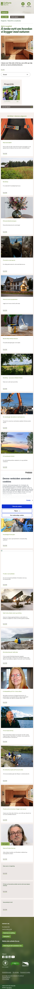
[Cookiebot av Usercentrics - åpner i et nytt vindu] (25, 473)
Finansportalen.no (6, 977)
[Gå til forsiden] (6, 3)
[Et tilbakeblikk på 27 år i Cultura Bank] (17, 678)
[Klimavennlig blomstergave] (17, 207)
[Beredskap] (17, 168)
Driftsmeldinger (5, 979)
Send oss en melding (9, 933)
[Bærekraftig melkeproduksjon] (17, 325)
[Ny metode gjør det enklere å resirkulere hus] (17, 403)
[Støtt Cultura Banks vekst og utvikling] (17, 599)
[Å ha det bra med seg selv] (17, 246)
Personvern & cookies (25, 972)
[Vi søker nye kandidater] (17, 560)
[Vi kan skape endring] (17, 717)
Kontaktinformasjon (6, 972)
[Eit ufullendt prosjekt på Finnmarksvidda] (17, 756)
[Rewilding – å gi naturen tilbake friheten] (17, 364)
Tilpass (16, 511)
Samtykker (6, 936)
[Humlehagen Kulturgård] (17, 521)
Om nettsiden (16, 972)
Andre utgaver (14, 17)
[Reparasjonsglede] (17, 129)
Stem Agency (9, 987)
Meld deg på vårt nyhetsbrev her (12, 945)
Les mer (3, 69)
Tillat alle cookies (17, 506)
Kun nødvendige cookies (17, 515)
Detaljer (28, 500)
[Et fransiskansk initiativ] (17, 443)
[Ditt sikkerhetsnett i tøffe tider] (17, 639)
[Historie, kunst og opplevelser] (17, 286)
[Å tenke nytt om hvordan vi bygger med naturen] (17, 48)
